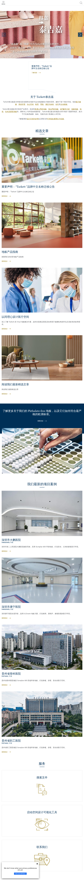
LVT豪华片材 (65, 109)
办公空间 (30, 104)
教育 (37, 104)
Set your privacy (20, 873)
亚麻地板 (74, 109)
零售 (42, 104)
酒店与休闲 (49, 104)
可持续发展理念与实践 (55, 119)
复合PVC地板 (53, 109)
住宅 (57, 104)
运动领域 (63, 104)
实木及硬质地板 (11, 112)
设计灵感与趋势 (33, 119)
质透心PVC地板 (41, 109)
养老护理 (21, 104)
